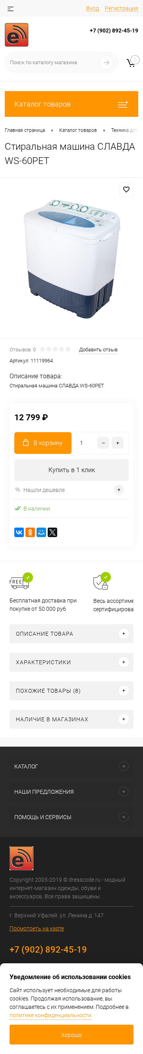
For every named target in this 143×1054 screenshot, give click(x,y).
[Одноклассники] (30, 532)
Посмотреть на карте (37, 928)
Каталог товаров (42, 104)
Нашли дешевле (44, 490)
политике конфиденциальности (50, 1015)
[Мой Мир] (41, 532)
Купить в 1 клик (71, 470)
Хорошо (71, 1035)
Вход (92, 8)
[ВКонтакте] (19, 532)
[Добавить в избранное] (126, 190)
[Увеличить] (71, 259)
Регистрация (121, 8)
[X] (52, 532)
